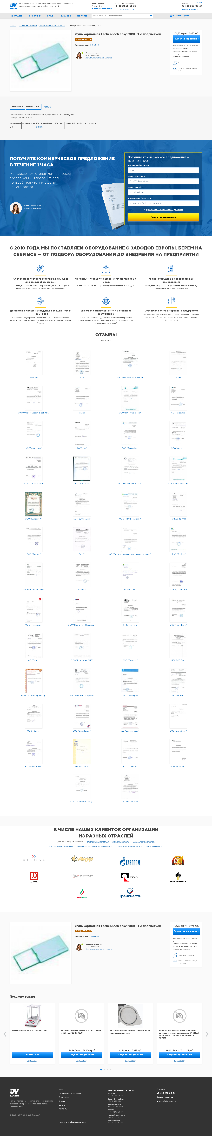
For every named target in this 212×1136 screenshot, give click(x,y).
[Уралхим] (82, 398)
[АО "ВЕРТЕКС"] (130, 575)
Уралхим (82, 413)
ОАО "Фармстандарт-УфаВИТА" (33, 413)
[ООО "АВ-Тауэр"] (81, 468)
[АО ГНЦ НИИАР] (130, 787)
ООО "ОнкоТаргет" (82, 731)
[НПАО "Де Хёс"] (178, 539)
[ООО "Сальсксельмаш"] (33, 468)
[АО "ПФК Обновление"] (33, 575)
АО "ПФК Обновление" (34, 589)
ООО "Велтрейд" (178, 766)
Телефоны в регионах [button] (124, 9)
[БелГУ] (82, 539)
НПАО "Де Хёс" (178, 554)
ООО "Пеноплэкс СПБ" (82, 660)
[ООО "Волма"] (33, 716)
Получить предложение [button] (186, 39)
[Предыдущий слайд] (5, 1034)
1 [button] (101, 1069)
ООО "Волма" (33, 731)
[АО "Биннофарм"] (33, 433)
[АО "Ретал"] (33, 645)
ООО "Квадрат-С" (33, 519)
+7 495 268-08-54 (192, 6)
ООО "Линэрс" (34, 554)
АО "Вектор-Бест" (130, 731)
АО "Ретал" (33, 660)
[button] (99, 58)
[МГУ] (82, 362)
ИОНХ (178, 377)
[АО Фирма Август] (33, 751)
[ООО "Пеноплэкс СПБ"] (82, 645)
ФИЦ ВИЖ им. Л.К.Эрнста (82, 695)
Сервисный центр (181, 16)
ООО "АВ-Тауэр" (82, 483)
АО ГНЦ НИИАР (130, 802)
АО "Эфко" (82, 448)
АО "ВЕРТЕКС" (130, 589)
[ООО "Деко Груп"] (130, 681)
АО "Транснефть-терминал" (130, 377)
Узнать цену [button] (32, 1055)
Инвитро (34, 377)
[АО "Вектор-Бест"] (130, 716)
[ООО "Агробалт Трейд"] (82, 787)
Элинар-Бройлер (82, 766)
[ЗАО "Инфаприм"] (130, 751)
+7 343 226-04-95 (115, 1107)
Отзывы (51, 16)
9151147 (39, 127)
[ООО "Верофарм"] (178, 716)
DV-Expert (13, 6)
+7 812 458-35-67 (115, 1101)
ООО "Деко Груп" (130, 695)
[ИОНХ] (178, 362)
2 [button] (104, 1069)
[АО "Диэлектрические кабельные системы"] (130, 539)
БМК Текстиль (130, 625)
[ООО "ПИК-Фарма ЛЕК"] (178, 468)
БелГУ (82, 554)
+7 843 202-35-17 (115, 1112)
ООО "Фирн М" (178, 448)
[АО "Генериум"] (178, 398)
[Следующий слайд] (207, 1034)
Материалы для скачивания (70, 1093)
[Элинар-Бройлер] (82, 751)
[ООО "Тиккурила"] (33, 610)
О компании (35, 16)
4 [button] (110, 1069)
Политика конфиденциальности (72, 1122)
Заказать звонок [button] (190, 9)
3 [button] (107, 1069)
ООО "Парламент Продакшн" (82, 625)
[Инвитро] (33, 362)
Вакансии (66, 16)
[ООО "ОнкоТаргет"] (82, 716)
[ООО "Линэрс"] (33, 539)
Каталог (62, 1089)
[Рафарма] (82, 575)
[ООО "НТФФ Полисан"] (130, 504)
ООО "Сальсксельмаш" (34, 483)
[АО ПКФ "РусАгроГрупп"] (130, 468)
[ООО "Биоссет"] (130, 645)
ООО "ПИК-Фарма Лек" (130, 413)
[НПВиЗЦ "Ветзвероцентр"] (33, 681)
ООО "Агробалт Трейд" (81, 802)
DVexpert (14, 1092)
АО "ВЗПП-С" (178, 695)
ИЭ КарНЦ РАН (178, 519)
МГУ (82, 377)
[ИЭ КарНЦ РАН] (178, 504)
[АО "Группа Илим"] (82, 504)
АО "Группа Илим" (82, 519)
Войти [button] (199, 2)
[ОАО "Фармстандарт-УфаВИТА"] (33, 398)
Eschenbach (94, 45)
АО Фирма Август (33, 766)
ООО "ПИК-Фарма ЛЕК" (178, 483)
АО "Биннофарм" (34, 448)
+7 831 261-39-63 (115, 1117)
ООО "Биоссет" (130, 660)
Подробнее (32, 1061)
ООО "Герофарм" (178, 625)
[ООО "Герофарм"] (178, 610)
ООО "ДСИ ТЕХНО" (178, 589)
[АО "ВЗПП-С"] (178, 681)
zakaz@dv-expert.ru (103, 8)
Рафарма (82, 589)
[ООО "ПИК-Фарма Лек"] (130, 398)
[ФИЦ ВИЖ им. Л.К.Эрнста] (82, 681)
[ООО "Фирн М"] (178, 433)
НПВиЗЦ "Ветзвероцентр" (33, 695)
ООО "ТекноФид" (130, 448)
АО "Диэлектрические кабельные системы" (130, 554)
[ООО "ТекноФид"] (130, 433)
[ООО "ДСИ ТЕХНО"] (178, 575)
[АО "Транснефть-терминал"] (130, 362)
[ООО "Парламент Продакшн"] (82, 610)
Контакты (82, 16)
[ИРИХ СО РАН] (178, 645)
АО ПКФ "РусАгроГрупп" (130, 483)
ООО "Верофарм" (178, 731)
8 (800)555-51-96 (125, 6)
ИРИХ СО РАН (178, 660)
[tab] (25, 107)
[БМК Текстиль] (130, 610)
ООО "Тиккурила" (33, 625)
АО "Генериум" (178, 413)
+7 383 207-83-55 (115, 1123)
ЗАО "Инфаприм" (130, 766)
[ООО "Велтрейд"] (178, 751)
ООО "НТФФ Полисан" (130, 519)
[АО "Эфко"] (82, 433)
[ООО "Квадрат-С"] (33, 504)
